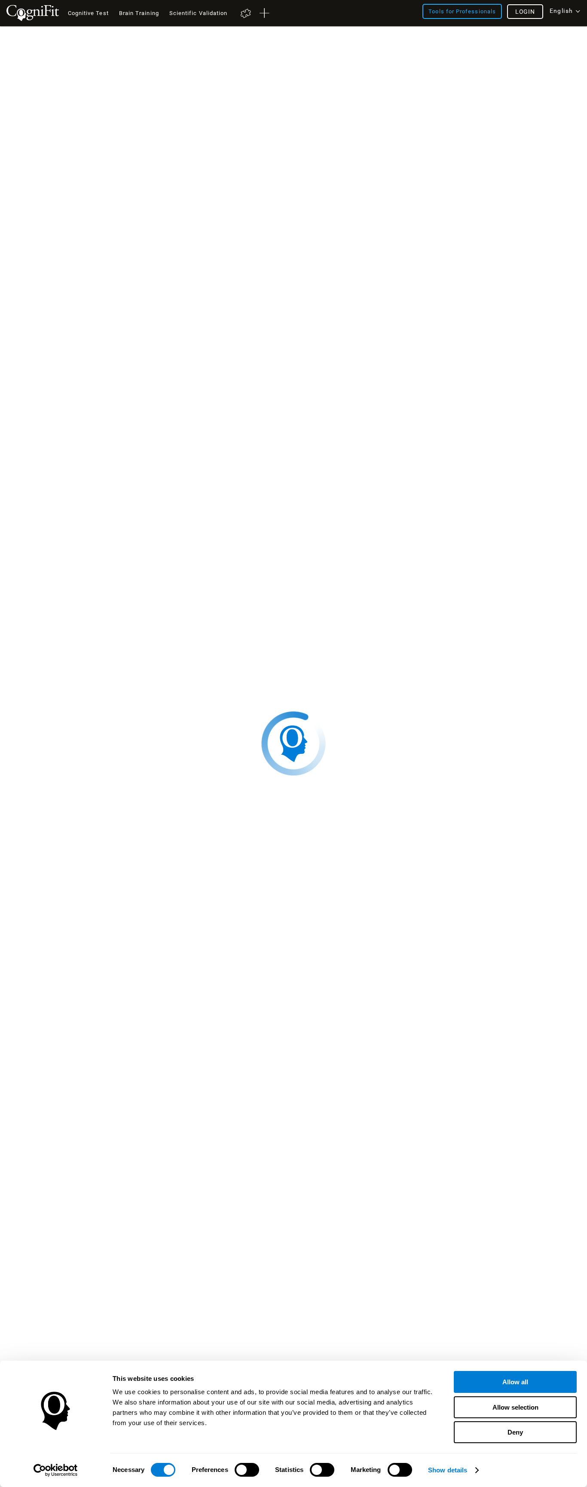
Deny (515, 1432)
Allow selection (515, 1407)
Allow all (515, 1382)
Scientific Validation (198, 13)
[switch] (247, 1470)
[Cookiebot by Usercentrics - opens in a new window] (55, 1470)
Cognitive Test (88, 13)
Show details (447, 1470)
